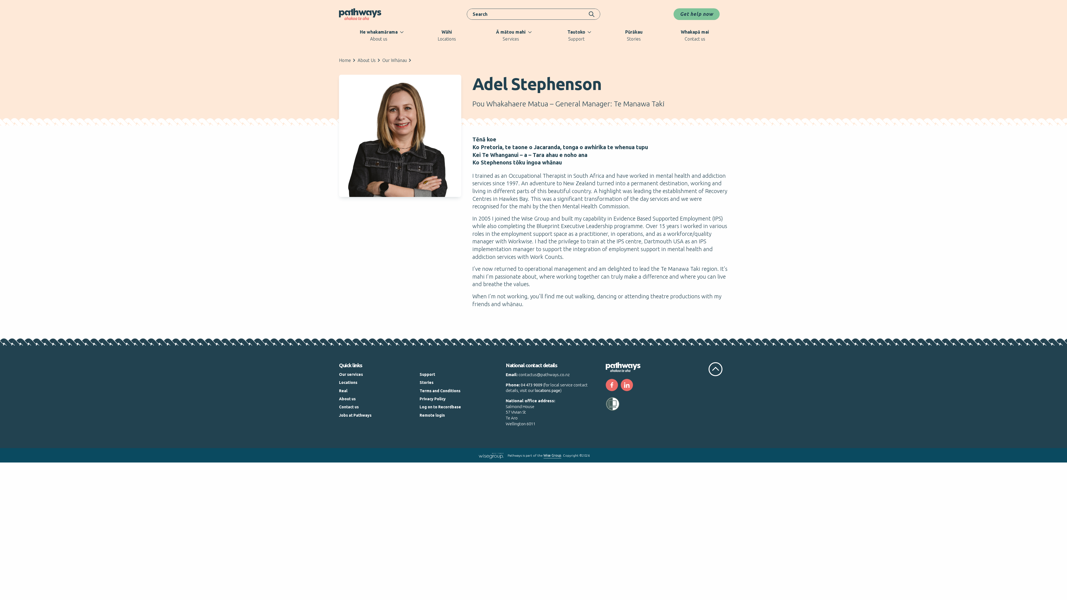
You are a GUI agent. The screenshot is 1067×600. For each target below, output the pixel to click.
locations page (547, 390)
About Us (367, 60)
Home (345, 60)
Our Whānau (394, 60)
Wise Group (552, 455)
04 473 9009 (531, 385)
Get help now (696, 14)
